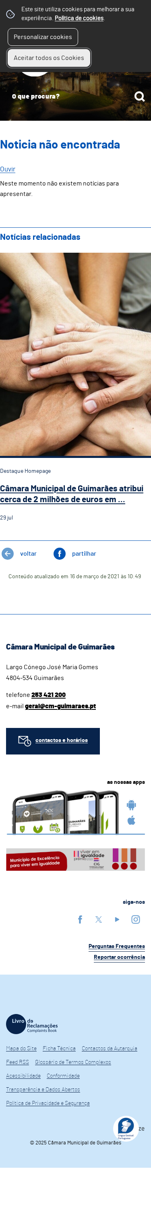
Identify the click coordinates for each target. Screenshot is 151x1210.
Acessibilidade (23, 1076)
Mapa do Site (21, 1048)
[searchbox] (75, 97)
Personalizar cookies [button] (43, 37)
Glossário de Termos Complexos (73, 1062)
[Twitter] (98, 919)
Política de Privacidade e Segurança (48, 1103)
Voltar (28, 553)
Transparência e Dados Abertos (43, 1090)
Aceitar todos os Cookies (49, 58)
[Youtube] (117, 919)
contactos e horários (61, 740)
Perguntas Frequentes (117, 946)
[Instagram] (135, 919)
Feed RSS (17, 1062)
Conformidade (63, 1076)
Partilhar (84, 553)
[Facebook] (80, 919)
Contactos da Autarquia (109, 1048)
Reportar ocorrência (119, 957)
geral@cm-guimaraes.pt (60, 706)
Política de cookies (79, 18)
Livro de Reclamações (32, 1024)
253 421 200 (48, 695)
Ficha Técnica (59, 1048)
